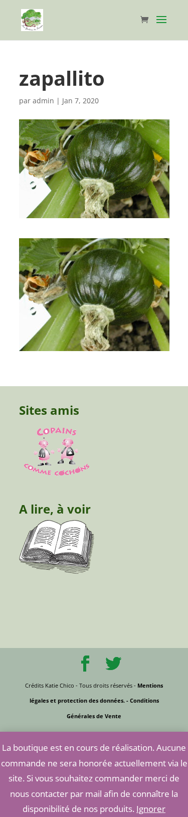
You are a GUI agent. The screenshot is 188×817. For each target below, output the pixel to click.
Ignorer (150, 808)
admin (43, 100)
